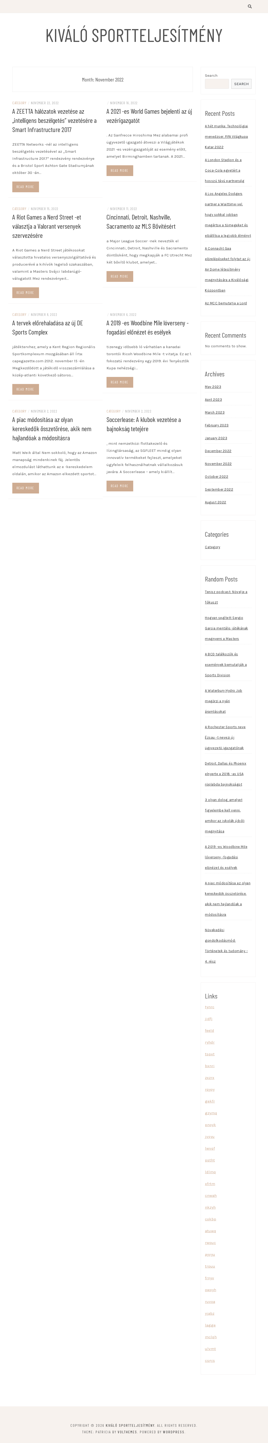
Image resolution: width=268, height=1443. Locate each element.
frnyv (209, 1278)
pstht (210, 1160)
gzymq (211, 1113)
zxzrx (209, 1077)
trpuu (210, 1266)
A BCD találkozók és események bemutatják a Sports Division (226, 664)
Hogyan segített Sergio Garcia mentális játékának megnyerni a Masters (226, 628)
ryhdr (210, 1042)
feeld (209, 1030)
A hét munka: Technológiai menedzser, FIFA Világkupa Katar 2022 (226, 136)
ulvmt (210, 1348)
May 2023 (213, 387)
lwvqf (210, 1148)
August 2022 (215, 502)
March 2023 (215, 412)
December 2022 (218, 451)
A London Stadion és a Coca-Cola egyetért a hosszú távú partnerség (224, 170)
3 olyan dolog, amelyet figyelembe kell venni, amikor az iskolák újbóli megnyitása (224, 815)
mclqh (211, 1337)
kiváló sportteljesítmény (134, 35)
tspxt (210, 1054)
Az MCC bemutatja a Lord (226, 303)
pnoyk (210, 1124)
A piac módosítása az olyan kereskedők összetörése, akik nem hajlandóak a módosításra (51, 428)
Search (211, 75)
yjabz (209, 1313)
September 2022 (219, 489)
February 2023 (217, 425)
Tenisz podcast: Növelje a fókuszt (226, 597)
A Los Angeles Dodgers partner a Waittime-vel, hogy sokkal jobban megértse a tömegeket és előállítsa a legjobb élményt (228, 215)
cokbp (210, 1219)
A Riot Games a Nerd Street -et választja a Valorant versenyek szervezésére (46, 226)
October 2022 (216, 477)
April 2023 (213, 400)
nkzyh (210, 1207)
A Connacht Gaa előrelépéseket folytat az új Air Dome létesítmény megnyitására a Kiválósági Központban (227, 269)
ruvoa (210, 1301)
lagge (210, 1325)
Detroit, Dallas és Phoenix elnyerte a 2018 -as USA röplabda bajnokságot (225, 773)
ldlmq (210, 1172)
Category (19, 103)
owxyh (210, 1289)
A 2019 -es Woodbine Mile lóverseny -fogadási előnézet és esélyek (226, 857)
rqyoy (210, 1089)
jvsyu (210, 1136)
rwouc (210, 1242)
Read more (25, 187)
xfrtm (210, 1183)
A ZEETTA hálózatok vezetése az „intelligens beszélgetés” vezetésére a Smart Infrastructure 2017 (54, 120)
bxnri (210, 1065)
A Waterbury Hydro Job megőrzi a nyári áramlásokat (223, 701)
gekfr (210, 1101)
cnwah (211, 1195)
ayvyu (210, 1254)
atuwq (210, 1230)
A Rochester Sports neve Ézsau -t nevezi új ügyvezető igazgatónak (225, 737)
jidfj (209, 1018)
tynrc (209, 1007)
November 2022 (218, 464)
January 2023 (216, 438)
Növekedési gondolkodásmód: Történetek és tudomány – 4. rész (226, 945)
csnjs (210, 1360)
